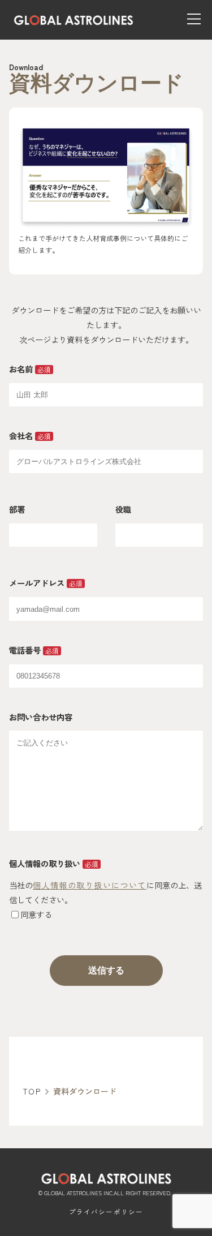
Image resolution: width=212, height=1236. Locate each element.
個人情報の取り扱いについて (89, 885)
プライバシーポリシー (106, 1211)
